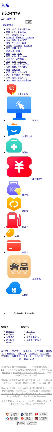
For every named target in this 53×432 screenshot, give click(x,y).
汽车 (14, 62)
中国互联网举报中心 (12, 419)
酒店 (14, 72)
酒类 (14, 40)
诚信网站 (41, 414)
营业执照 (16, 396)
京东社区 (5, 356)
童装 (19, 56)
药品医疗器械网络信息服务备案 (22, 370)
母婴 (8, 70)
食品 (8, 40)
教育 (19, 64)
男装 (8, 56)
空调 (14, 29)
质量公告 (27, 356)
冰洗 (8, 29)
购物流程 (10, 332)
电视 (19, 29)
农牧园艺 (26, 75)
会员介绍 (10, 334)
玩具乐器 (16, 70)
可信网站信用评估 (12, 414)
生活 (25, 72)
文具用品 (21, 32)
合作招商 (39, 351)
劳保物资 (18, 45)
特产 (25, 40)
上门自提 (30, 332)
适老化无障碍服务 (20, 423)
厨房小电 (20, 37)
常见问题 (10, 340)
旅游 (19, 72)
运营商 (15, 35)
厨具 (18, 51)
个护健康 (30, 37)
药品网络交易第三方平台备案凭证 (29, 373)
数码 (22, 35)
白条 (14, 80)
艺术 (8, 75)
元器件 (9, 45)
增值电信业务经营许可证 (35, 396)
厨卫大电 (27, 29)
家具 (19, 48)
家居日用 (10, 51)
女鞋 (8, 67)
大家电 (9, 343)
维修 (14, 78)
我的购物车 (8, 25)
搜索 (28, 22)
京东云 (31, 401)
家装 (8, 48)
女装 (14, 56)
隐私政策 (39, 356)
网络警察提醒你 (26, 414)
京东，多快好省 (8, 19)
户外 (19, 53)
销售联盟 (45, 353)
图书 (8, 64)
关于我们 (5, 351)
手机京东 (22, 353)
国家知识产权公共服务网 (31, 423)
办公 (14, 32)
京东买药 (10, 59)
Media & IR (29, 359)
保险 (19, 80)
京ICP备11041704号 (41, 367)
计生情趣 (20, 59)
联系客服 (27, 351)
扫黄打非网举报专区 (41, 419)
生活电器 (10, 37)
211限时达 (31, 334)
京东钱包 (20, 401)
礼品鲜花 (16, 75)
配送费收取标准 (33, 340)
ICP (3, 370)
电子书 (26, 64)
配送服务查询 (32, 337)
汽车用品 (21, 62)
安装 (8, 78)
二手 (25, 78)
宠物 (24, 43)
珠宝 (25, 67)
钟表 (19, 67)
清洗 (19, 78)
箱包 (14, 67)
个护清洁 (16, 43)
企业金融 (27, 80)
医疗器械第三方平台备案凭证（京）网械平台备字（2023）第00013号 (26, 394)
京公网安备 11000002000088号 (15, 367)
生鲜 (19, 40)
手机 (8, 35)
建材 (14, 48)
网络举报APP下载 (26, 419)
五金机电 (28, 45)
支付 (8, 80)
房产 (8, 62)
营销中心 (11, 353)
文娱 (14, 64)
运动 (14, 53)
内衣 (25, 56)
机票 (8, 72)
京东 (5, 5)
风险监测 (16, 356)
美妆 (8, 43)
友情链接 (33, 353)
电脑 (8, 32)
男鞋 (8, 53)
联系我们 (16, 351)
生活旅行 (10, 337)
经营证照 (34, 391)
